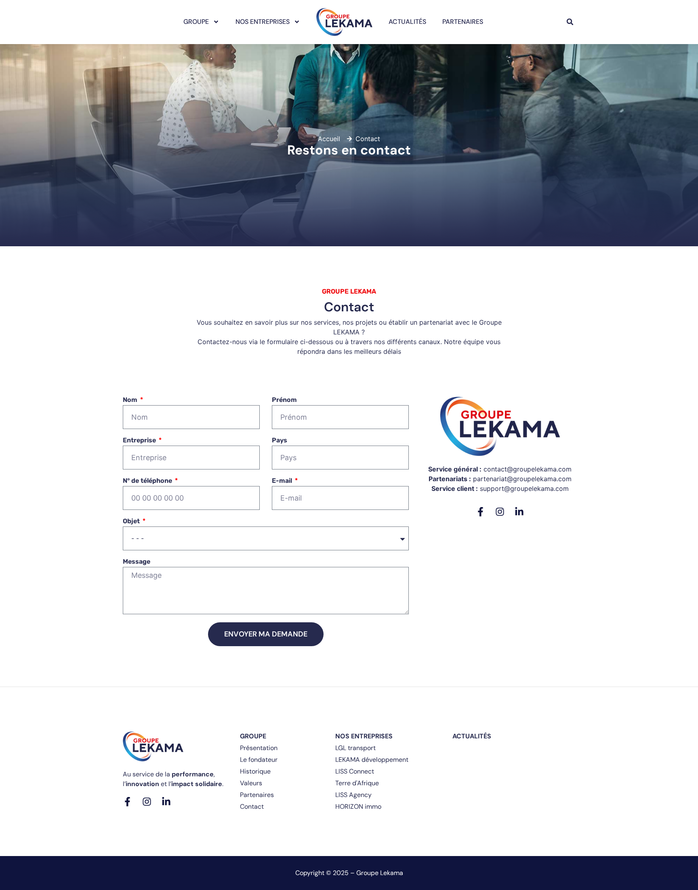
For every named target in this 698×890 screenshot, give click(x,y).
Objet (132, 521)
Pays (279, 440)
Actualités (407, 21)
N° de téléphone (148, 481)
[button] (570, 22)
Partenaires (462, 21)
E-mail (283, 481)
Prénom (284, 400)
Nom (131, 400)
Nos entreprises (262, 21)
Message (136, 561)
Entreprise (140, 440)
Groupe (196, 21)
